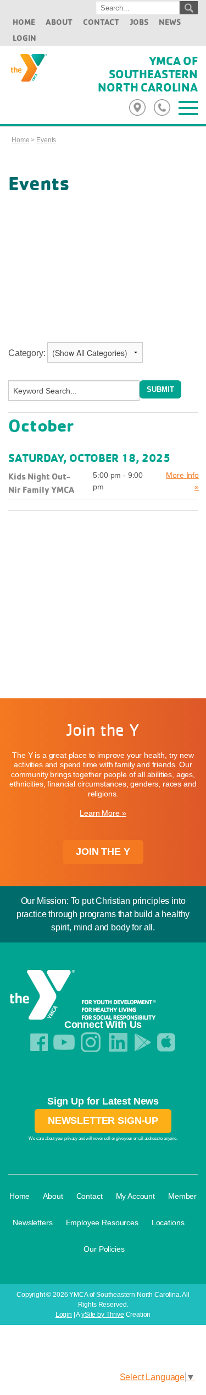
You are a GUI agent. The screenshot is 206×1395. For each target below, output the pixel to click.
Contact (101, 22)
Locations (168, 1222)
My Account (135, 1196)
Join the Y (103, 851)
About (59, 22)
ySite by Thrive (102, 1314)
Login (24, 38)
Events (46, 140)
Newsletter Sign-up (103, 1120)
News (169, 22)
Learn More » (103, 813)
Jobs (139, 22)
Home (24, 22)
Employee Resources (102, 1222)
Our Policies (103, 1249)
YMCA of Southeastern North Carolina (148, 74)
